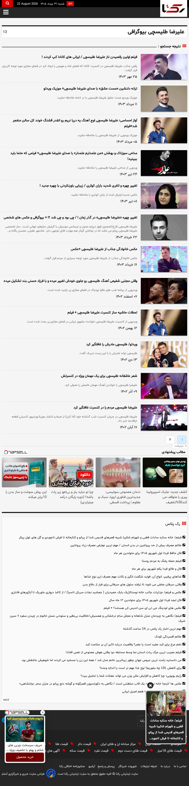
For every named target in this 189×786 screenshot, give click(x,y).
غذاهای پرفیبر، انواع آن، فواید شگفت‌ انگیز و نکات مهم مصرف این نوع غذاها (133, 577)
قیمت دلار (85, 744)
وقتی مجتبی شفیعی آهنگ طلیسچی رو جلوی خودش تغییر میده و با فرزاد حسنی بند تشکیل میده (70, 281)
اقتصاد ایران (153, 744)
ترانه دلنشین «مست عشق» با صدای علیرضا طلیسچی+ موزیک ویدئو (90, 88)
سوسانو (177, 744)
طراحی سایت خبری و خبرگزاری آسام (23, 774)
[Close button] (42, 712)
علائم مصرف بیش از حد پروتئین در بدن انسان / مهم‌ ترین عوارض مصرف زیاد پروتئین (126, 545)
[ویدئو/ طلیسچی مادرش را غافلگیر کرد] (164, 354)
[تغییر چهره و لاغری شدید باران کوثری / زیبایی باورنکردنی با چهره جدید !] (164, 195)
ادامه (6, 700)
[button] (6, 12)
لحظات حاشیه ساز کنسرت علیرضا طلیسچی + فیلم (102, 312)
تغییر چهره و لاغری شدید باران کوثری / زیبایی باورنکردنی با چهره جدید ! (88, 185)
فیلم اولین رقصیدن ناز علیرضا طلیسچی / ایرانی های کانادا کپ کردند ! (89, 57)
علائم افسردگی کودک (168, 636)
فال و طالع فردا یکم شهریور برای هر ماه (157, 569)
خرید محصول (25, 757)
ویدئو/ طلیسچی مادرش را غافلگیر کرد (111, 344)
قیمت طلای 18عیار (170, 751)
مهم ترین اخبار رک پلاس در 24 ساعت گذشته (152, 629)
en (70, 3)
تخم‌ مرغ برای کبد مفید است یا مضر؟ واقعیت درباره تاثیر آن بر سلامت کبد (134, 644)
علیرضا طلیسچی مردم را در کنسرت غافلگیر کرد (105, 407)
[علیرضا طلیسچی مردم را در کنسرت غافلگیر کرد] (164, 417)
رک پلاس (172, 524)
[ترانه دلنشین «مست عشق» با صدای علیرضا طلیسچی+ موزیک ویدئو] (164, 98)
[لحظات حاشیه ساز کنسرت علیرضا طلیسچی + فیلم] (164, 322)
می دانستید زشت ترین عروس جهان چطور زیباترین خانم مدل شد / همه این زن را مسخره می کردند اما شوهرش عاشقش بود (102, 660)
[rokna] (173, 8)
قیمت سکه (78, 751)
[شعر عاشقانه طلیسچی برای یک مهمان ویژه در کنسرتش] (164, 386)
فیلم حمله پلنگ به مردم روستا (162, 561)
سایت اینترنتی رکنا (126, 774)
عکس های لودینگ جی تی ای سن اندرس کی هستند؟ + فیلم (143, 608)
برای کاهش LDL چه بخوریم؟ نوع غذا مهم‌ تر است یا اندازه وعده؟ (141, 668)
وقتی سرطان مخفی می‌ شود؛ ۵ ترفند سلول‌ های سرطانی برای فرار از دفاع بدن (132, 584)
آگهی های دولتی (49, 751)
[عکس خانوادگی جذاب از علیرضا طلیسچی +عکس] (164, 259)
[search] (7, 3)
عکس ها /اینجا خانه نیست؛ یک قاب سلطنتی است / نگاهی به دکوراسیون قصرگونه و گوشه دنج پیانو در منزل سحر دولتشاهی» (100, 684)
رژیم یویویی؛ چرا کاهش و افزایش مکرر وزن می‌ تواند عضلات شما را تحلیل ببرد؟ (131, 676)
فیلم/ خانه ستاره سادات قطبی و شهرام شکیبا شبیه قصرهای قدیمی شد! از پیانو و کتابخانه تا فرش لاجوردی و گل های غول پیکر (166, 729)
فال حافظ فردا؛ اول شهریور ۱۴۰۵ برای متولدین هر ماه (148, 553)
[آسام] (51, 774)
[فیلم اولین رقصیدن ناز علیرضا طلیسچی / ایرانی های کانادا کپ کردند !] (164, 67)
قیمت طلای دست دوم (133, 751)
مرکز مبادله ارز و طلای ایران (118, 744)
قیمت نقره (101, 751)
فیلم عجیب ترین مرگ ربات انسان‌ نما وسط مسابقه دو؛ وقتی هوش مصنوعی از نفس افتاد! (124, 652)
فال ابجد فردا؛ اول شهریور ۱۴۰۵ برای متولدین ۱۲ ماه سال (145, 600)
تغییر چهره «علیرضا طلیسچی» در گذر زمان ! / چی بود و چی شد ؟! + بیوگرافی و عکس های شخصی (70, 217)
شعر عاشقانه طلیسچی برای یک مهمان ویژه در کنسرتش (99, 376)
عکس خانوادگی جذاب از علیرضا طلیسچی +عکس (104, 249)
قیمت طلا (62, 744)
